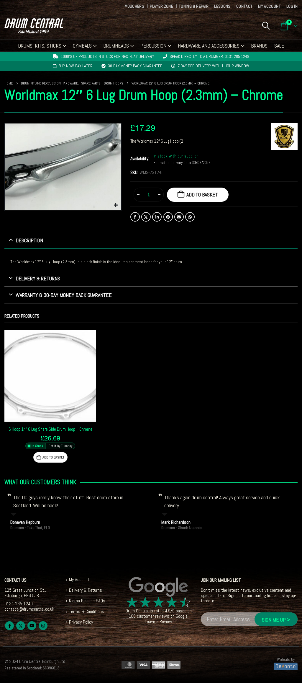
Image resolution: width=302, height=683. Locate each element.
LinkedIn (157, 217)
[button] (265, 26)
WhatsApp (190, 217)
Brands (259, 45)
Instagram (43, 625)
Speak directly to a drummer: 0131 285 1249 (209, 56)
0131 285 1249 (18, 604)
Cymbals (82, 45)
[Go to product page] (50, 376)
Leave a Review (158, 621)
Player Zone (161, 6)
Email (179, 217)
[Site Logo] (33, 25)
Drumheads (116, 45)
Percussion (153, 45)
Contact (244, 6)
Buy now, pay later (76, 66)
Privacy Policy (81, 622)
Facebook (135, 217)
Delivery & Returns (85, 590)
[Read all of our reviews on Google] (158, 587)
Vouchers (134, 6)
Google (182, 616)
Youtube (31, 625)
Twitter (146, 217)
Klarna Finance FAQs (87, 601)
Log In (292, 6)
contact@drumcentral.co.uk (29, 609)
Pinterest (168, 217)
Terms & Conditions (86, 611)
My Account (269, 6)
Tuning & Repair (194, 6)
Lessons (222, 6)
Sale (279, 45)
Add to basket (202, 194)
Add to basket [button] (53, 457)
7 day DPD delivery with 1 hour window (213, 66)
